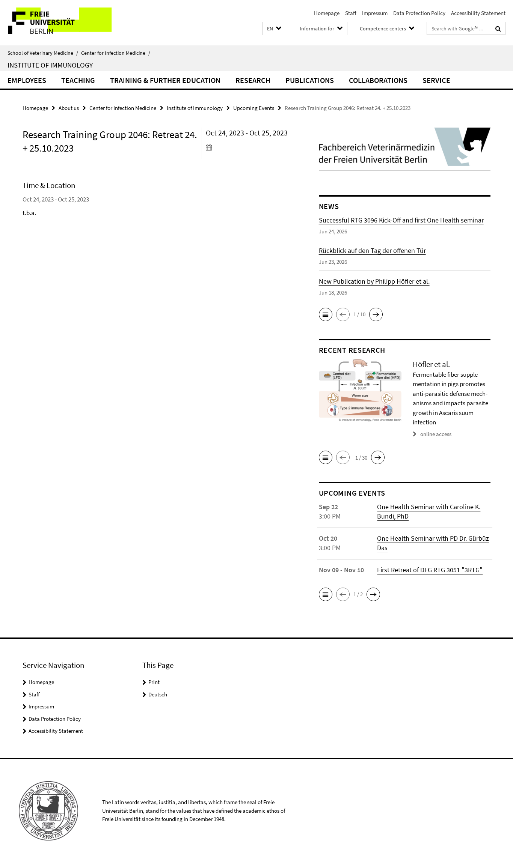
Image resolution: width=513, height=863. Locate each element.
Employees (27, 80)
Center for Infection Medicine (115, 53)
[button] (274, 29)
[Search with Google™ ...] (498, 29)
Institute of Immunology (50, 64)
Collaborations (378, 80)
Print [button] (154, 682)
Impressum (375, 13)
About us (69, 107)
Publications (309, 80)
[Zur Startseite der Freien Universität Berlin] (63, 23)
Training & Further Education (165, 80)
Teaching (78, 80)
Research (252, 80)
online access (435, 434)
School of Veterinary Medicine (43, 53)
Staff (350, 13)
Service (436, 80)
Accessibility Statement (478, 13)
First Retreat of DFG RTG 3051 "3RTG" (430, 569)
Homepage (326, 13)
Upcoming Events (253, 107)
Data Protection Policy (419, 13)
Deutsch (157, 694)
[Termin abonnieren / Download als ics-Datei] (248, 147)
